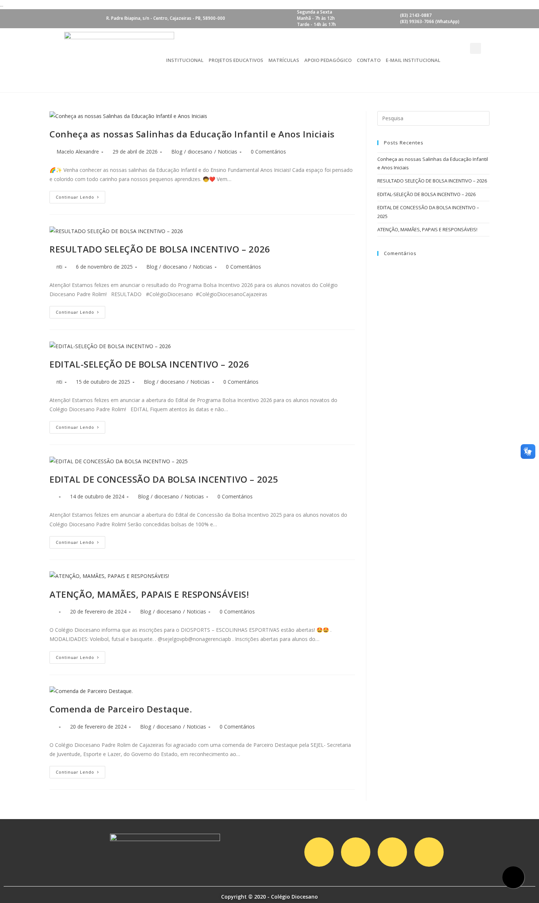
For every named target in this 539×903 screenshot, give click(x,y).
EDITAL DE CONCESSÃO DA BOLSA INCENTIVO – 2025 (164, 479)
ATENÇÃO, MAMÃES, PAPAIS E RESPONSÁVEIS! (149, 594)
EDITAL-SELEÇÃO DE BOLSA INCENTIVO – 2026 (149, 364)
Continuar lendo (75, 197)
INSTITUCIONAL (184, 60)
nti (59, 266)
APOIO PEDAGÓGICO (328, 60)
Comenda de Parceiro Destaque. (121, 709)
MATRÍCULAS (283, 60)
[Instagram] (319, 852)
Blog (176, 151)
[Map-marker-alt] (429, 852)
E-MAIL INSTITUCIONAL (413, 60)
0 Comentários (268, 151)
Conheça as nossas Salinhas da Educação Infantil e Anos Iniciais (192, 134)
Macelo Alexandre (77, 151)
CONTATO (369, 60)
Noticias (227, 151)
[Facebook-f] (355, 852)
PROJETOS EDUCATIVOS (236, 60)
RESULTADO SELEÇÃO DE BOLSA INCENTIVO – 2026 (160, 249)
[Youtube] (392, 852)
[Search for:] (433, 117)
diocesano (200, 151)
